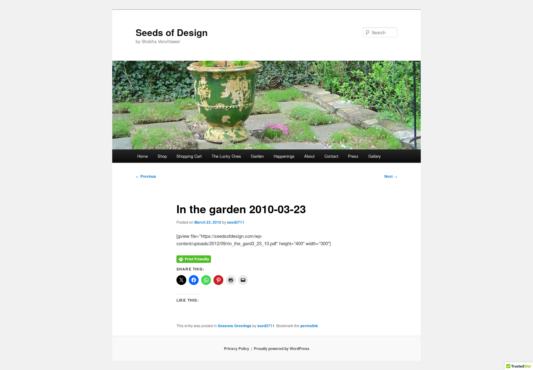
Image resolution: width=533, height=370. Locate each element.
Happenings (284, 156)
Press (353, 156)
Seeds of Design (172, 32)
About (309, 156)
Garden (257, 156)
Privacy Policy (236, 348)
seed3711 (235, 222)
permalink (309, 325)
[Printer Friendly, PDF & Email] (193, 258)
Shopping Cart (189, 156)
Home (142, 156)
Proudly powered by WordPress (281, 348)
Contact (331, 156)
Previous (146, 176)
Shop (162, 156)
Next (390, 176)
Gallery (374, 156)
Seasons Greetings (234, 325)
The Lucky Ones (226, 156)
